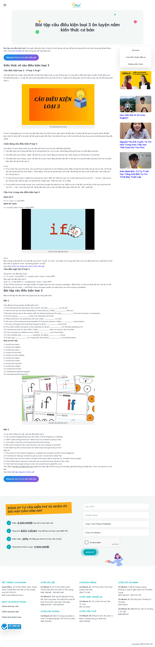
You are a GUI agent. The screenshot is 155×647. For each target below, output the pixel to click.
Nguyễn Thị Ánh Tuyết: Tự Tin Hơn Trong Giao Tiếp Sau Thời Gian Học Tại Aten (135, 144)
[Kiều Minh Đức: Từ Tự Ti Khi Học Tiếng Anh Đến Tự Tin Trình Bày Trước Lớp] (135, 160)
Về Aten (135, 50)
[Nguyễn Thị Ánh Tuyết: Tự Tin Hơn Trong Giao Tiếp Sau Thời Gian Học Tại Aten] (135, 131)
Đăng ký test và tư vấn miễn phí (21, 57)
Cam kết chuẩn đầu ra (136, 57)
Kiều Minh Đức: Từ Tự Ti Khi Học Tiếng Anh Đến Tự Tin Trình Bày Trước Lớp (134, 174)
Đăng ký (90, 552)
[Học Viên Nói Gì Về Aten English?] (135, 104)
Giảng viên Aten (135, 64)
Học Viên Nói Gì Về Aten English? (132, 116)
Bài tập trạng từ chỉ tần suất (23, 472)
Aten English (17, 51)
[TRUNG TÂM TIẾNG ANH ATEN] (77, 5)
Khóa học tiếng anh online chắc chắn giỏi (28, 266)
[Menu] (5, 5)
